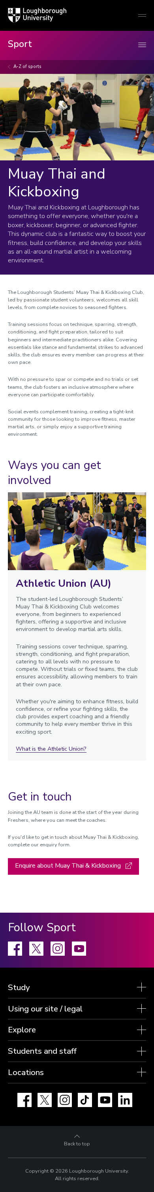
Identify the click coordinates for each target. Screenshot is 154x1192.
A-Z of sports (27, 67)
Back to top (77, 1143)
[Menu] (142, 45)
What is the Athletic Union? (51, 749)
